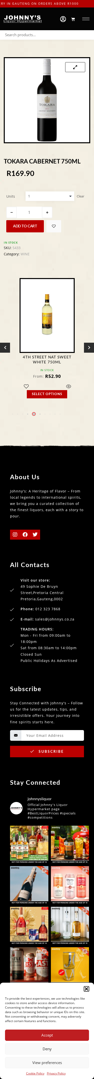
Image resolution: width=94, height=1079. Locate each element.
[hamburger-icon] (85, 18)
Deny (47, 1048)
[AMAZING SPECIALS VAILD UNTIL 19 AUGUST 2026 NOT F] (70, 966)
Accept (47, 1035)
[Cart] (73, 19)
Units (10, 196)
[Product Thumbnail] (75, 67)
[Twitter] (35, 535)
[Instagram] (15, 535)
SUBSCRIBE (50, 752)
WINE (25, 254)
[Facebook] (25, 535)
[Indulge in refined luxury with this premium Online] (29, 926)
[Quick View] (69, 386)
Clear (80, 196)
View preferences (47, 1062)
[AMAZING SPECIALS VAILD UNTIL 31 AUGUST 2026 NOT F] (29, 885)
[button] (86, 988)
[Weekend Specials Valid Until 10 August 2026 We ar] (29, 966)
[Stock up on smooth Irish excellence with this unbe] (29, 845)
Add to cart (25, 226)
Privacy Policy (56, 1073)
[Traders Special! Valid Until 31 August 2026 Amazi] (70, 845)
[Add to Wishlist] (53, 226)
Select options (47, 394)
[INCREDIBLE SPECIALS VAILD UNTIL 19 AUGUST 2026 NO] (70, 926)
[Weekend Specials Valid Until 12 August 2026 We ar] (70, 885)
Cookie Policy (35, 1073)
